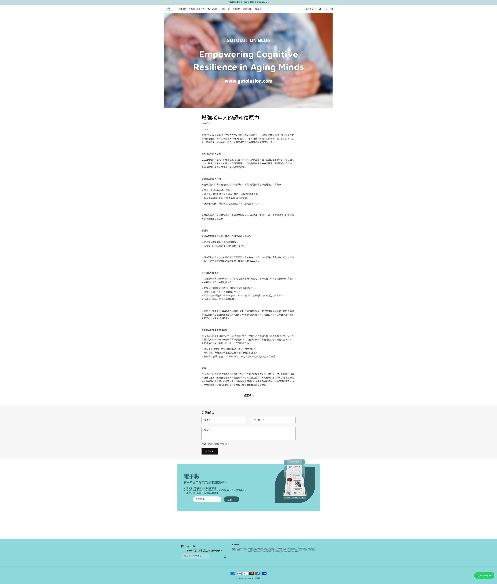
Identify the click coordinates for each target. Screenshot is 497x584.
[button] (213, 9)
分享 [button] (206, 129)
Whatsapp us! (486, 575)
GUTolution (244, 578)
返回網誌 (249, 395)
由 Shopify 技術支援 (254, 578)
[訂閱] (231, 499)
